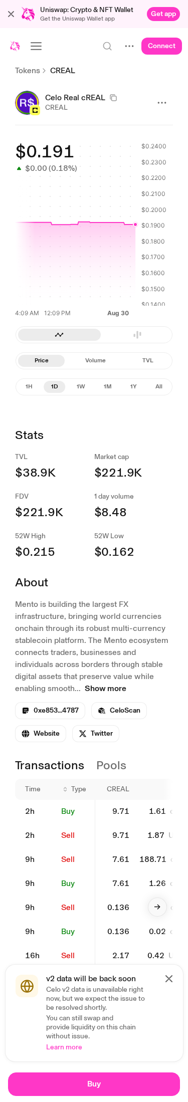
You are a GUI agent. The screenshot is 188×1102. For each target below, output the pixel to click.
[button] (11, 14)
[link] (163, 14)
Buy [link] (68, 811)
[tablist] (94, 360)
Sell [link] (68, 835)
